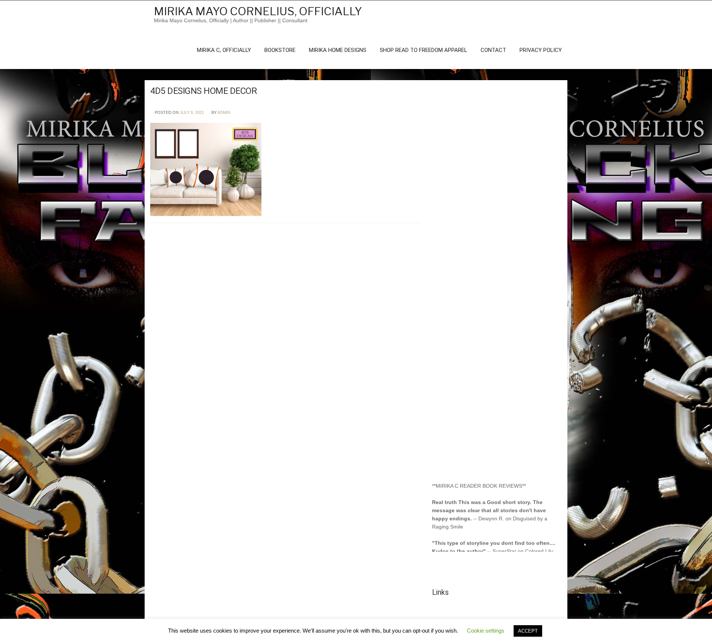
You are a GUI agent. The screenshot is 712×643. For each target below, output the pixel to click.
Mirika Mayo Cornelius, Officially (258, 11)
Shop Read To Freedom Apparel (423, 50)
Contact (493, 50)
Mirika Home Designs (337, 50)
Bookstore (280, 50)
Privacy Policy (541, 50)
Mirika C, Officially (224, 50)
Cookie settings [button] (485, 630)
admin (223, 112)
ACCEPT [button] (528, 631)
